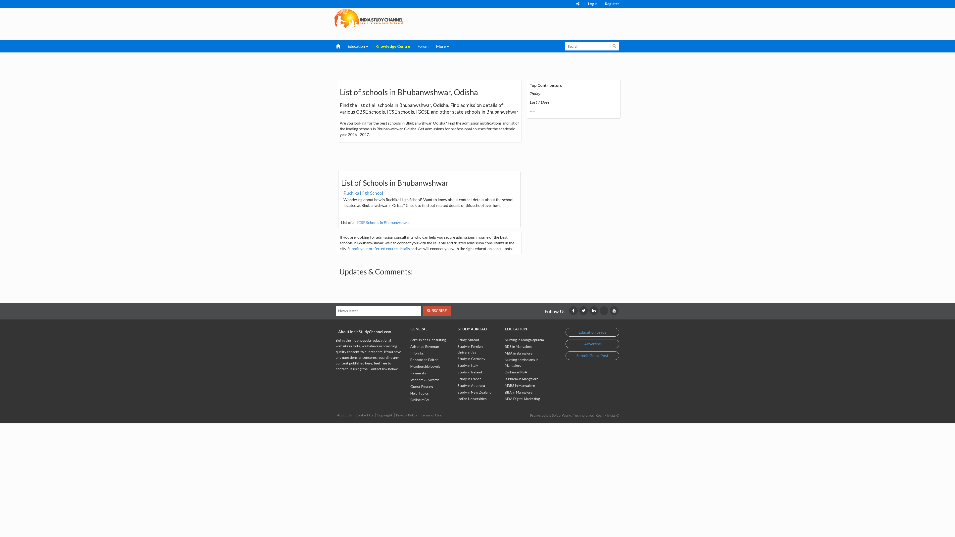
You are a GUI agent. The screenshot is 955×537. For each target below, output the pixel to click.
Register (612, 3)
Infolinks (417, 353)
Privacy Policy (406, 415)
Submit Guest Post (592, 355)
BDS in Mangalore (518, 346)
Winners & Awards (424, 380)
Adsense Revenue (424, 346)
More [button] (441, 46)
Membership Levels (425, 366)
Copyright (384, 415)
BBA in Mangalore (518, 392)
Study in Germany (471, 359)
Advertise (592, 343)
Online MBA (419, 400)
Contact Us (364, 415)
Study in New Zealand (474, 392)
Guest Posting (421, 386)
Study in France (469, 379)
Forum (423, 46)
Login (592, 3)
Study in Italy (468, 365)
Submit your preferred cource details (378, 248)
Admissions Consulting (428, 340)
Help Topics (419, 393)
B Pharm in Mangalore (521, 379)
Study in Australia (471, 385)
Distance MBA (516, 372)
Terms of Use (431, 415)
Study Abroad (468, 340)
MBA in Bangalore (518, 353)
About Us (344, 415)
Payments (418, 373)
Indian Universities (472, 399)
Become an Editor (424, 360)
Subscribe (437, 310)
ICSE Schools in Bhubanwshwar (383, 222)
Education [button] (357, 46)
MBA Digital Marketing (522, 399)
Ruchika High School (363, 193)
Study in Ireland (470, 372)
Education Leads (592, 332)
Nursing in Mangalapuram (524, 340)
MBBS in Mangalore (520, 385)
